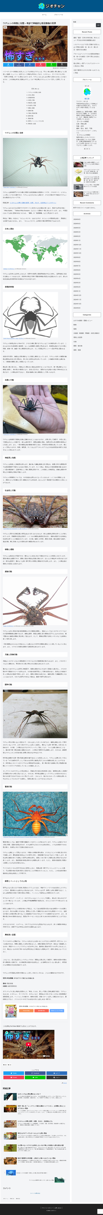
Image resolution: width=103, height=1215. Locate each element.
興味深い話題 (32, 124)
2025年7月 (77, 266)
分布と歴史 (31, 95)
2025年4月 (77, 278)
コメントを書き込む (35, 1193)
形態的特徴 (31, 97)
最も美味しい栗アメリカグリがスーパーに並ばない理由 (87, 64)
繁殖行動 (30, 118)
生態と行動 (31, 100)
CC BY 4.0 (21, 338)
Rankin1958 (6, 187)
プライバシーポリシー (47, 1208)
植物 (75, 329)
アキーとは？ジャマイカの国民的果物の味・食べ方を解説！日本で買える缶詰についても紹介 (87, 56)
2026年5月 (77, 228)
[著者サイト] (85, 149)
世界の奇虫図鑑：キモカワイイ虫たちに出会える (33, 1006)
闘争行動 (30, 116)
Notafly (4, 626)
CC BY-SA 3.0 (10, 626)
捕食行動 (30, 110)
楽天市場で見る (41, 1010)
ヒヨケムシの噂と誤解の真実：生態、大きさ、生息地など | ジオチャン (33, 203)
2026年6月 (77, 223)
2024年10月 (77, 304)
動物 (6, 1064)
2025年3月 (77, 282)
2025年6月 (77, 270)
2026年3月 (77, 232)
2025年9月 (77, 257)
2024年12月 (77, 295)
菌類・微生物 (78, 346)
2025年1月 (77, 291)
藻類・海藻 (77, 350)
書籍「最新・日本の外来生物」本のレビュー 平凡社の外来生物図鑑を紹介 (87, 38)
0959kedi (5, 269)
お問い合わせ (58, 1208)
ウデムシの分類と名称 (34, 92)
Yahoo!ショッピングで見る (57, 1010)
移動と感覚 (31, 108)
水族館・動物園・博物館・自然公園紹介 (87, 333)
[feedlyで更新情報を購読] (87, 149)
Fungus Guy (6, 434)
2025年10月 (77, 253)
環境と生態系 (78, 337)
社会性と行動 (32, 105)
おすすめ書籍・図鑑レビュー (83, 320)
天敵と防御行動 (32, 113)
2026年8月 (77, 219)
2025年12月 (77, 245)
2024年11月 (77, 299)
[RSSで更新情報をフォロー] (89, 149)
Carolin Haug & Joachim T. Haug (10, 338)
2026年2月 (77, 236)
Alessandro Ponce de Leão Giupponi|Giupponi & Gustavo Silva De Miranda (20, 837)
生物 (10, 1064)
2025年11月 (77, 249)
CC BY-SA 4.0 (12, 187)
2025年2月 (77, 287)
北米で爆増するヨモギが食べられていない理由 (87, 71)
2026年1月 (77, 240)
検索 (74, 22)
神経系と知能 (32, 103)
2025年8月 (77, 261)
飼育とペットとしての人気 (36, 121)
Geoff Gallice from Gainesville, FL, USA (12, 528)
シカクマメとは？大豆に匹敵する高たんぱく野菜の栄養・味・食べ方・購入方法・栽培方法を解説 (87, 47)
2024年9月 (77, 308)
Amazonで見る (26, 1010)
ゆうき (87, 98)
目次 (32, 89)
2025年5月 (77, 274)
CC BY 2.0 (24, 528)
